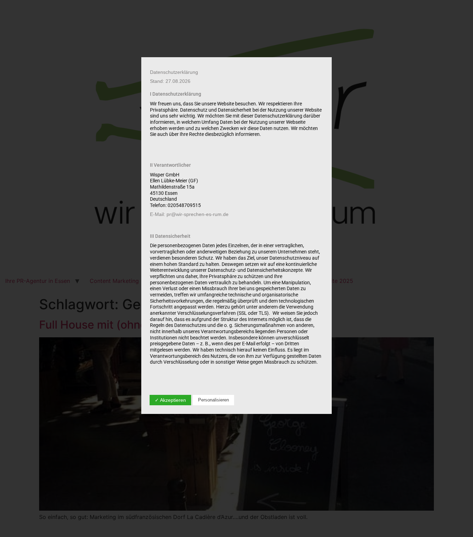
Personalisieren (213, 399)
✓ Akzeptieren (170, 400)
